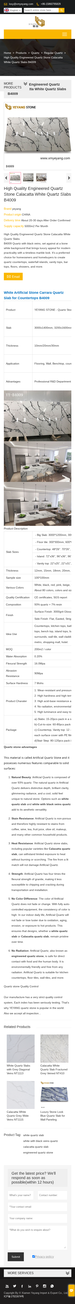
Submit (16, 1256)
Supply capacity (14, 226)
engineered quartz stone (38, 1152)
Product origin (13, 214)
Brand (8, 208)
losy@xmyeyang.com (21, 4)
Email (13, 276)
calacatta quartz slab (35, 1146)
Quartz (35, 52)
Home (7, 52)
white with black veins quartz (40, 1140)
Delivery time (12, 220)
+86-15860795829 (51, 4)
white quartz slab (33, 1135)
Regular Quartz (53, 52)
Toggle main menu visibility (65, 34)
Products (21, 52)
